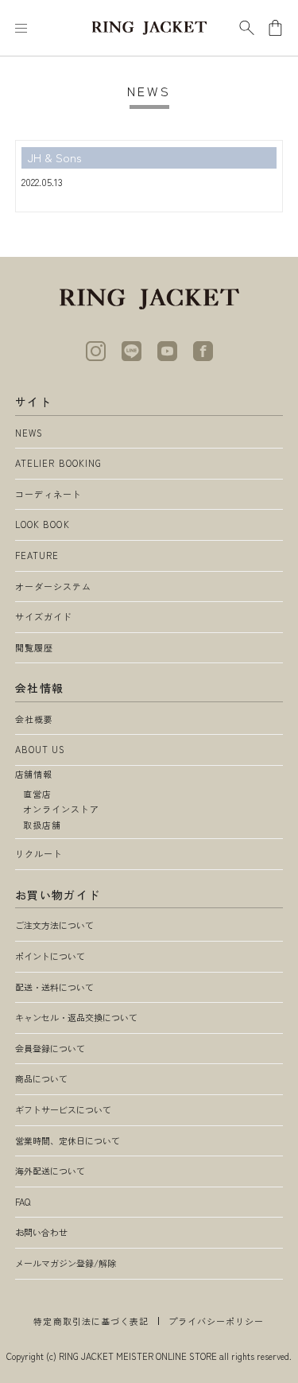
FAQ (22, 1201)
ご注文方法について (54, 925)
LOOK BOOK (42, 524)
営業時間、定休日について (67, 1140)
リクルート (39, 853)
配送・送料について (54, 987)
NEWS (29, 432)
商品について (41, 1078)
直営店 (37, 793)
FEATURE (37, 555)
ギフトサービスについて (63, 1109)
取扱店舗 (42, 824)
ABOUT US (40, 749)
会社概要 (34, 719)
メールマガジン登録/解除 (65, 1263)
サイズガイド (44, 616)
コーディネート (49, 494)
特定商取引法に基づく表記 (91, 1321)
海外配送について (50, 1170)
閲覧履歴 (34, 647)
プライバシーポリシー (216, 1321)
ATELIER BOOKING (59, 462)
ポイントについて (50, 956)
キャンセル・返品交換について (76, 1017)
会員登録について (50, 1048)
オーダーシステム (53, 586)
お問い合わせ (41, 1232)
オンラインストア (61, 808)
